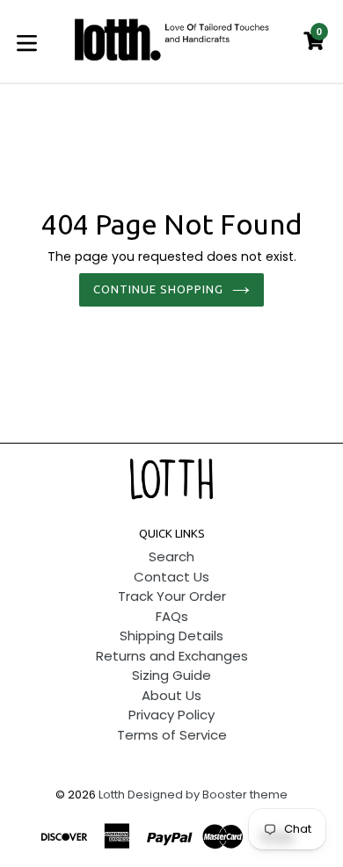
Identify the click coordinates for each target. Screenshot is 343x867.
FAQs (172, 616)
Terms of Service (172, 735)
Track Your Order (172, 596)
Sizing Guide (171, 675)
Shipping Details (171, 635)
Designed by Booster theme (208, 794)
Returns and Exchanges (172, 656)
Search (171, 556)
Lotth (112, 794)
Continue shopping (158, 289)
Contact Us (171, 576)
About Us (171, 695)
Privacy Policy (171, 714)
